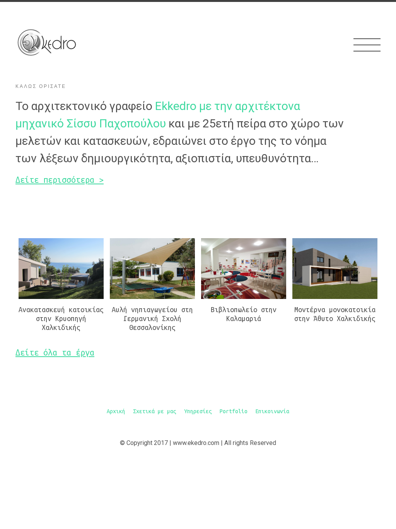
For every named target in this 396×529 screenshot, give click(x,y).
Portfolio (234, 411)
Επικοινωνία (272, 411)
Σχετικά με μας (154, 411)
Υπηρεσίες (198, 411)
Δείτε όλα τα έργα (54, 352)
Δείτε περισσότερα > (59, 179)
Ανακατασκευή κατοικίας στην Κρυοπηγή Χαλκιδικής (61, 318)
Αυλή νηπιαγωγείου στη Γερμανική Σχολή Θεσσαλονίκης (152, 318)
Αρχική (116, 411)
